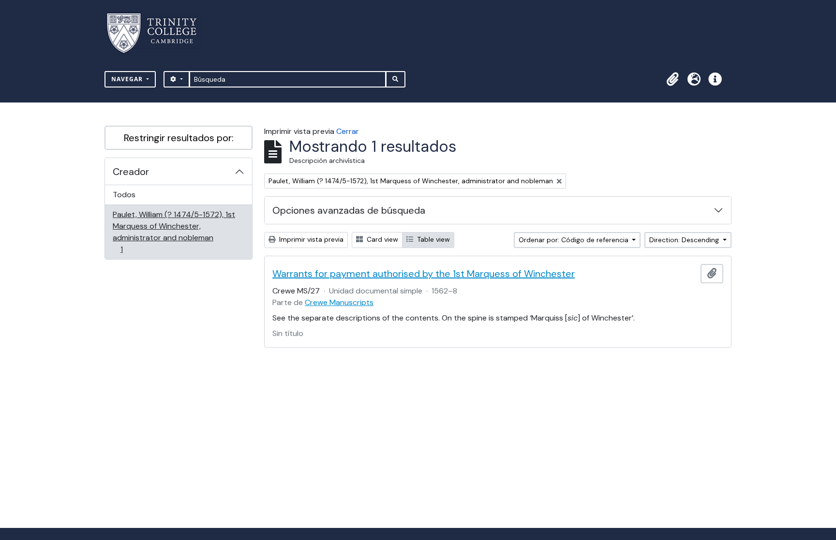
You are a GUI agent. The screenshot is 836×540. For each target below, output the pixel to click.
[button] (672, 79)
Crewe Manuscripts (339, 302)
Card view (381, 239)
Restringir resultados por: (179, 137)
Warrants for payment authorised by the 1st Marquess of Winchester (423, 273)
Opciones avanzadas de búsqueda (348, 210)
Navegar (128, 79)
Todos (124, 195)
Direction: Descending (685, 239)
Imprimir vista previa (310, 239)
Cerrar (347, 131)
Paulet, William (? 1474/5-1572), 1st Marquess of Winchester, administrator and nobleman (173, 231)
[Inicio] (157, 33)
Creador (131, 171)
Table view (432, 239)
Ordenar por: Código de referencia (574, 239)
